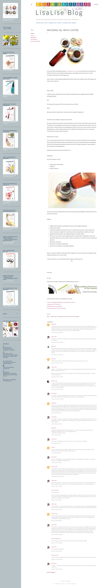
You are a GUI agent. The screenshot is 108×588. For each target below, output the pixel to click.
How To (46, 22)
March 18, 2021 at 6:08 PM (56, 520)
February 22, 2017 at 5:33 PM (57, 354)
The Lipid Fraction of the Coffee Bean (56, 308)
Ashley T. (53, 380)
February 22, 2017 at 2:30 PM (57, 332)
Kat (52, 447)
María (52, 358)
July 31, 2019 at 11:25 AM (56, 462)
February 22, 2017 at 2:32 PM (57, 342)
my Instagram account (71, 71)
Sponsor (65, 22)
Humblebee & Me (7, 347)
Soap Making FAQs (7, 380)
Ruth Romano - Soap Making (9, 379)
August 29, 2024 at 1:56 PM (56, 559)
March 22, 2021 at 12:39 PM (56, 534)
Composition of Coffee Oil (53, 304)
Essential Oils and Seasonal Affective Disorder (9, 363)
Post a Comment (51, 572)
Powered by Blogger (65, 581)
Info (70, 22)
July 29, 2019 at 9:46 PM (56, 452)
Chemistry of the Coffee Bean (54, 306)
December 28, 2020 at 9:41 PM (57, 476)
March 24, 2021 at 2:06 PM (56, 551)
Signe (52, 346)
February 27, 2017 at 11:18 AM (57, 398)
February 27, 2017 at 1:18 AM (57, 389)
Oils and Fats (34, 39)
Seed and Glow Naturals (8, 367)
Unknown (53, 466)
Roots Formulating (35, 41)
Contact (59, 22)
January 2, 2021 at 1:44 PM (56, 486)
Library (74, 22)
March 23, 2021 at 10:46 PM (56, 542)
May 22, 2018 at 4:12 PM (56, 412)
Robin (52, 324)
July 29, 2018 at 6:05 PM (56, 443)
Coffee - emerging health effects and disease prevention (61, 302)
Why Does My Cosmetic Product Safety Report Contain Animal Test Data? (10, 356)
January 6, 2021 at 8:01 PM (56, 499)
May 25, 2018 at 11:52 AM (56, 423)
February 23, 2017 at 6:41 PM (57, 376)
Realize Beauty (6, 372)
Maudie (52, 403)
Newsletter (53, 22)
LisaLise (53, 336)
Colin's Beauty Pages (8, 353)
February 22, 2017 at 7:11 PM (57, 363)
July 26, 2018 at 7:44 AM (56, 434)
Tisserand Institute (7, 361)
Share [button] (32, 30)
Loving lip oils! (6, 368)
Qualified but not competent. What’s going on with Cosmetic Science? (10, 374)
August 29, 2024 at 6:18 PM (56, 569)
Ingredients (33, 37)
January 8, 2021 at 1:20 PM (56, 509)
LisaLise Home (40, 22)
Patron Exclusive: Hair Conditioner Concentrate (9, 349)
